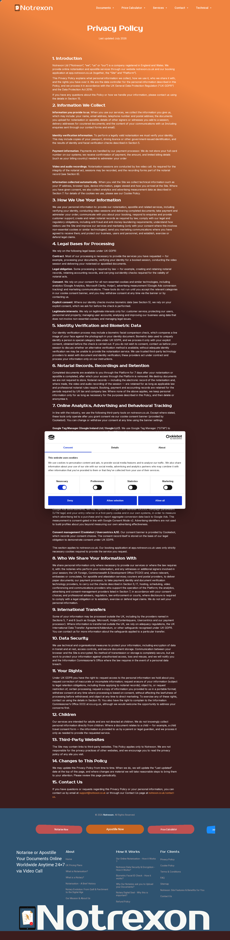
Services (158, 7)
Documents (103, 7)
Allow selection (115, 500)
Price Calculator (132, 7)
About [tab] (161, 447)
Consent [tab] (68, 447)
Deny (70, 500)
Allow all (160, 500)
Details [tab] (115, 447)
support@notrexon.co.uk (92, 792)
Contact (180, 7)
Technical (202, 7)
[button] (59, 829)
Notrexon (123, 918)
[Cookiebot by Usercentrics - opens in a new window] (168, 437)
